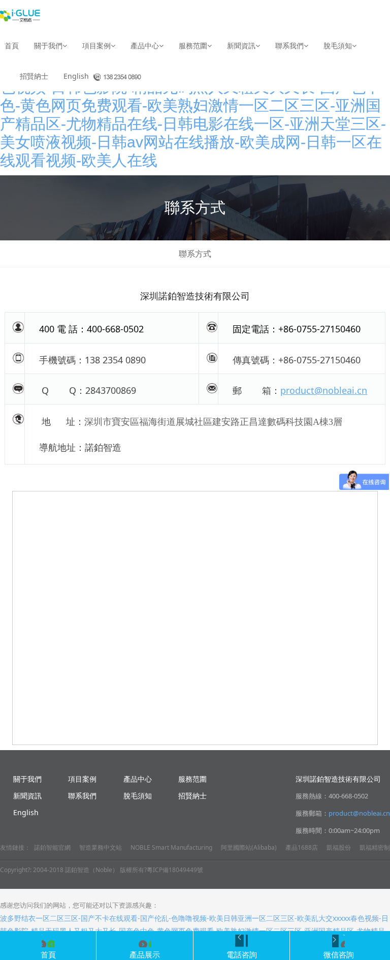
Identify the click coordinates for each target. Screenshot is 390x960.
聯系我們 (82, 795)
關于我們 (27, 779)
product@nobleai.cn (323, 390)
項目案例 (82, 779)
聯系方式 (195, 253)
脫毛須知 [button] (337, 45)
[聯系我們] (112, 76)
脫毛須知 (137, 795)
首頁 (12, 45)
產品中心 (137, 779)
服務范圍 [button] (193, 45)
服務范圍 (192, 779)
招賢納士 (34, 76)
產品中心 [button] (145, 45)
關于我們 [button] (48, 45)
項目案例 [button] (96, 45)
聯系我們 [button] (289, 45)
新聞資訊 (27, 795)
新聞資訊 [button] (241, 45)
